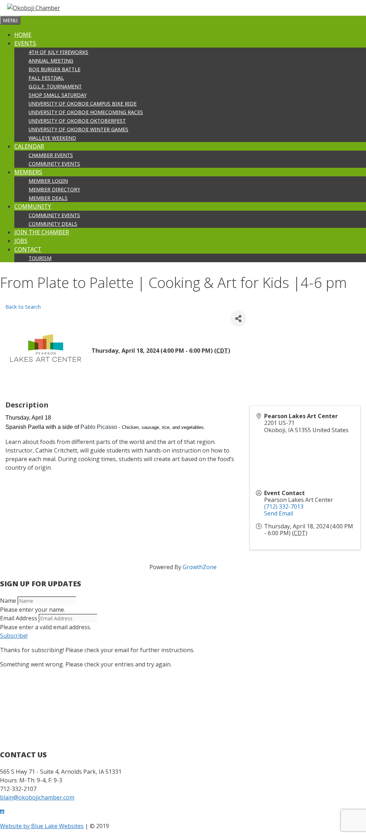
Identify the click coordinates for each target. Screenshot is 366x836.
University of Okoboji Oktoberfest (77, 120)
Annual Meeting (51, 60)
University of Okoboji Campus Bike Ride (83, 103)
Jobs (21, 241)
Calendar (29, 146)
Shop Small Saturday (57, 95)
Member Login (48, 180)
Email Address (18, 618)
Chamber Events (51, 155)
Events (25, 43)
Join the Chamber (41, 232)
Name (8, 601)
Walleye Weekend (52, 138)
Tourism (40, 258)
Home (22, 35)
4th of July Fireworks (58, 52)
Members (28, 172)
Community (32, 206)
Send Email (278, 513)
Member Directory (54, 189)
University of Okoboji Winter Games (78, 129)
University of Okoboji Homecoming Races (86, 112)
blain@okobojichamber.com (37, 797)
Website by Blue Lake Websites (42, 826)
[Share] (238, 319)
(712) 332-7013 (283, 506)
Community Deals (53, 223)
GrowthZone (200, 567)
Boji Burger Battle (54, 69)
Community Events (54, 163)
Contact (27, 249)
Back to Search (23, 306)
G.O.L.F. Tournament (55, 86)
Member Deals (48, 198)
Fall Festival (46, 77)
